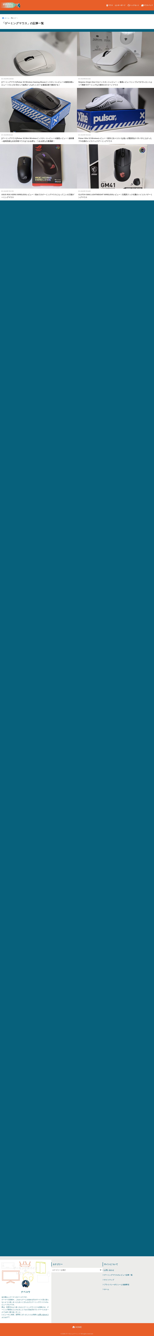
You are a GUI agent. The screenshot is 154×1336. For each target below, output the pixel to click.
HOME (78, 1327)
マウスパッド (148, 5)
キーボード (121, 5)
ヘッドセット (134, 5)
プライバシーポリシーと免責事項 (116, 1285)
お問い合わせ (109, 1270)
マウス (110, 5)
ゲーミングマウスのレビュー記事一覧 (118, 1275)
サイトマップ (109, 1280)
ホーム (106, 1289)
